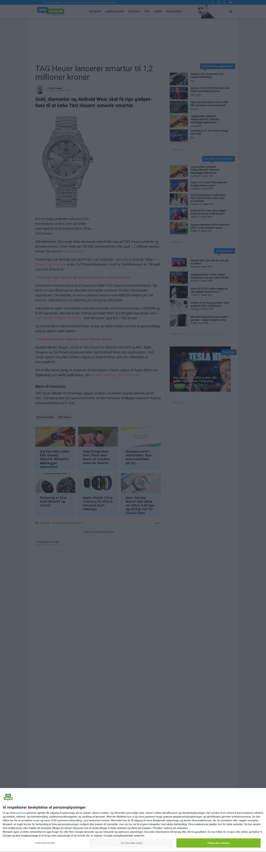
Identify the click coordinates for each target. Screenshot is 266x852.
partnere (21, 813)
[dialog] (133, 820)
